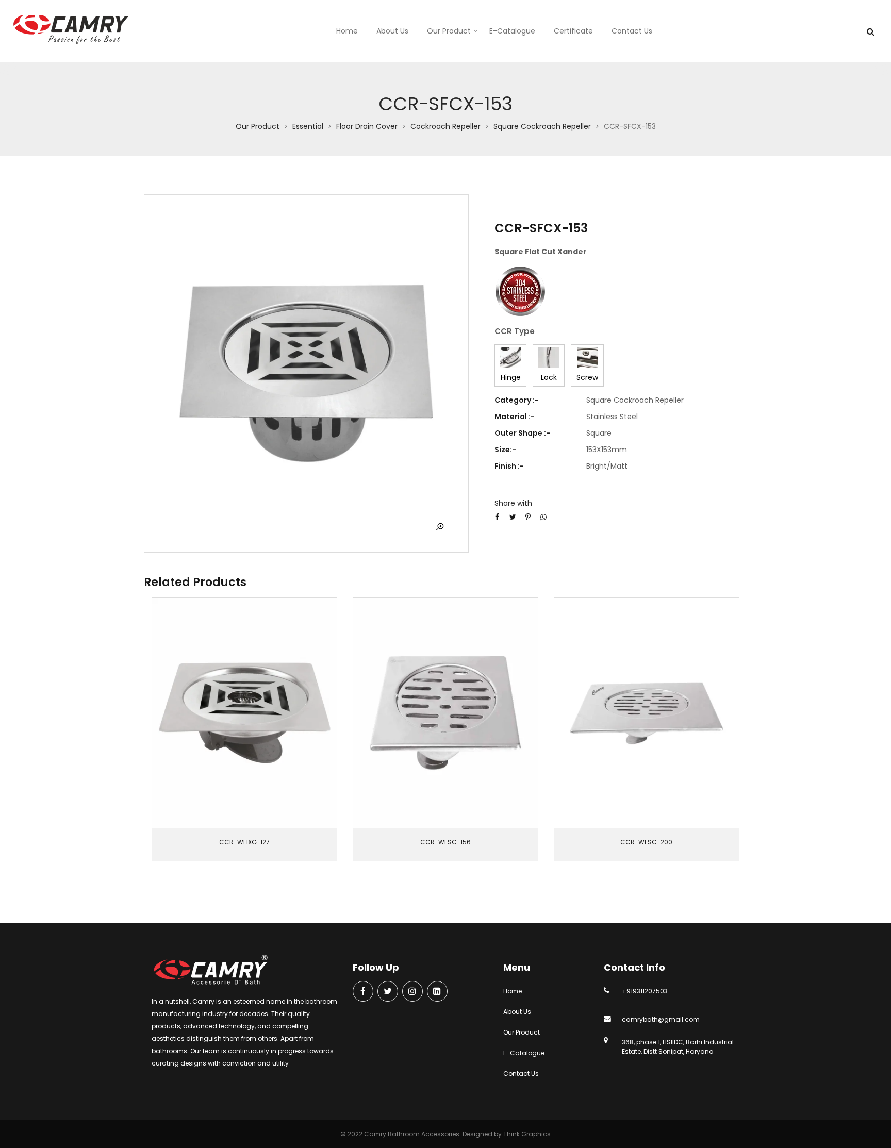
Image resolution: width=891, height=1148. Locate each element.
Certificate (573, 31)
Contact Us (632, 31)
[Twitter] (387, 992)
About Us (392, 31)
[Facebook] (363, 992)
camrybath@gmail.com (661, 1019)
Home (347, 31)
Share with (513, 503)
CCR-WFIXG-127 (244, 842)
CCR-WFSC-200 (646, 842)
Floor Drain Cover (367, 126)
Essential (307, 126)
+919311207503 (645, 991)
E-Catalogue (512, 31)
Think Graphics (527, 1133)
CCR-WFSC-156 (445, 842)
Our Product (449, 31)
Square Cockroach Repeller (542, 126)
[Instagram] (412, 992)
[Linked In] (437, 992)
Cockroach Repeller (445, 126)
